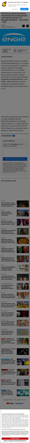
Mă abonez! (24, 9)
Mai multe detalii (17, 418)
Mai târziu (14, 9)
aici (7, 424)
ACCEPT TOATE (15, 438)
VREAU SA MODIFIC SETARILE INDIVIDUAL (15, 440)
